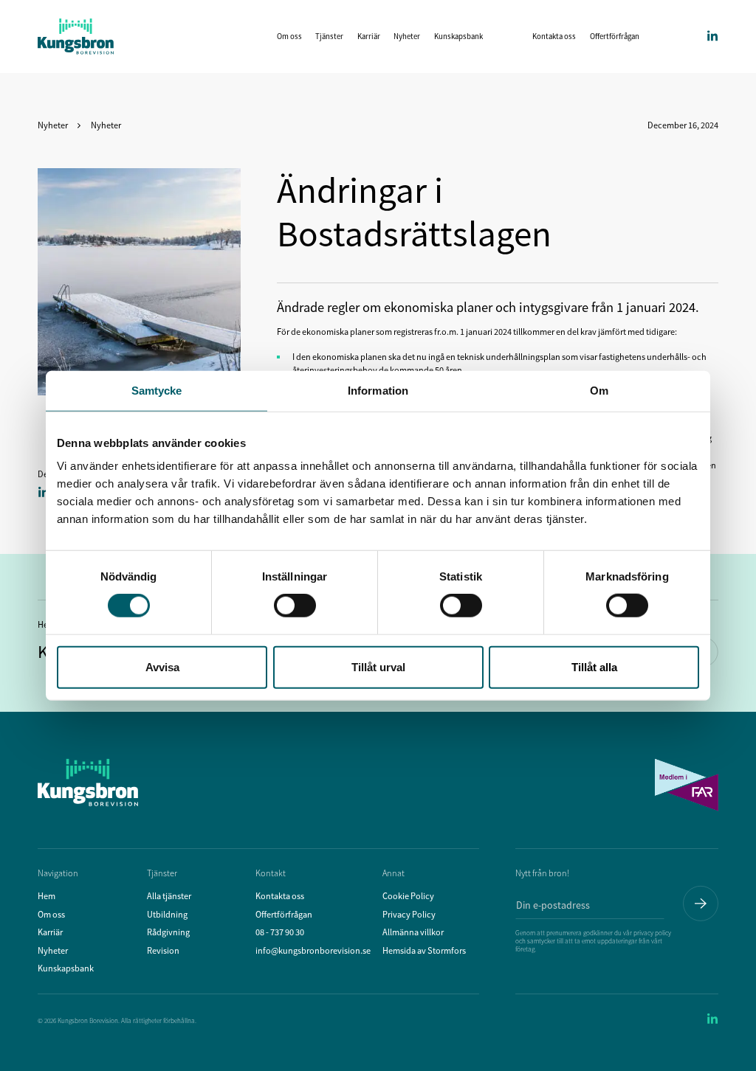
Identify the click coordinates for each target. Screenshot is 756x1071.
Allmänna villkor (413, 931)
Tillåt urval (378, 666)
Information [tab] (378, 390)
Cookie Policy (408, 895)
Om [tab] (599, 390)
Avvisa (162, 666)
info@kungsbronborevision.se (313, 950)
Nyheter (407, 36)
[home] (76, 36)
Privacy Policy (409, 914)
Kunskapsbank (458, 36)
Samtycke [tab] (156, 390)
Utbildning (167, 914)
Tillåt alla (594, 666)
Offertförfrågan (614, 36)
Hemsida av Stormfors (424, 950)
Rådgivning (168, 931)
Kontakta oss (554, 36)
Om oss (289, 36)
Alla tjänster (169, 895)
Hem (46, 895)
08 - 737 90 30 (279, 931)
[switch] (295, 605)
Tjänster (329, 36)
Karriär (368, 36)
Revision (163, 950)
